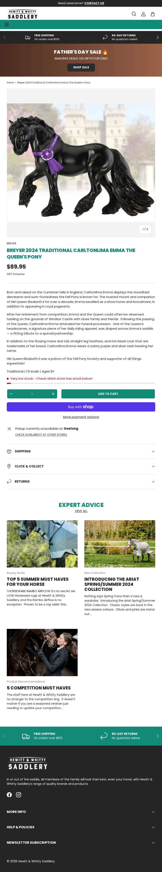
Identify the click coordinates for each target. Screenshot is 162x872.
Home (10, 82)
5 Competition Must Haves (39, 688)
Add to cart (108, 394)
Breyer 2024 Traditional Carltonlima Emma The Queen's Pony (54, 82)
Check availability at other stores (41, 435)
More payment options (81, 417)
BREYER (11, 243)
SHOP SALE (81, 67)
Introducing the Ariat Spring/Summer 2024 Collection (111, 584)
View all (81, 511)
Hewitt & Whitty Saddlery (36, 861)
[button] (152, 14)
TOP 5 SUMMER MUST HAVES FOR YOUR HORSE (38, 581)
